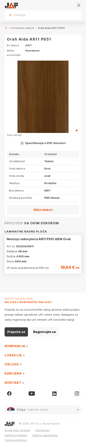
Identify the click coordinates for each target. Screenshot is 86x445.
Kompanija (15, 346)
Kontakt (13, 383)
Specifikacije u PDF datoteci (45, 143)
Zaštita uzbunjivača (45, 435)
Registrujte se (44, 332)
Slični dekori (43, 210)
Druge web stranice (17, 430)
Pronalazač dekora (22, 28)
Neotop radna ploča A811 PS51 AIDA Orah (39, 239)
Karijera (14, 373)
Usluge (12, 364)
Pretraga (70, 15)
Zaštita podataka (16, 435)
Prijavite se (16, 332)
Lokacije (14, 355)
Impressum (42, 430)
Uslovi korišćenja (16, 440)
